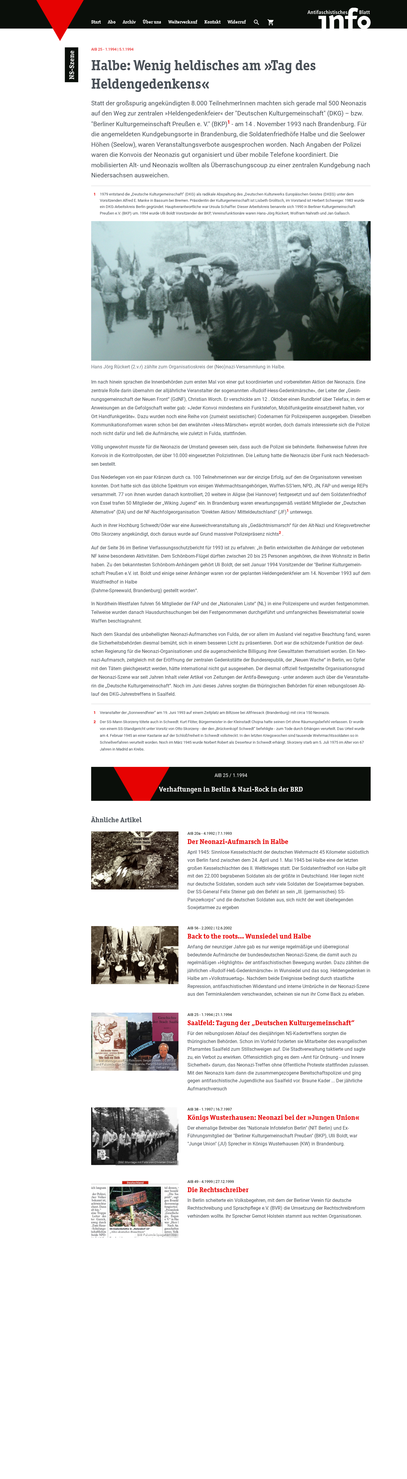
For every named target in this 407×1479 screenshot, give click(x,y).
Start (96, 22)
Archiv (129, 22)
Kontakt (212, 22)
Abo (112, 22)
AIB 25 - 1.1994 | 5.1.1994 (112, 49)
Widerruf (237, 22)
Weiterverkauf (182, 22)
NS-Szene (71, 64)
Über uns (152, 22)
